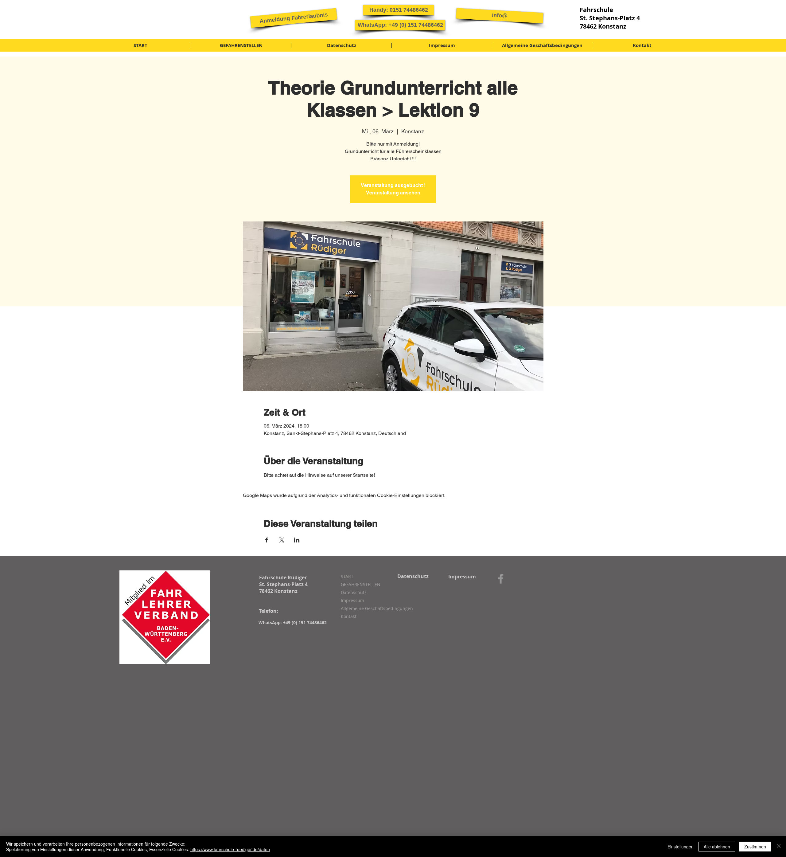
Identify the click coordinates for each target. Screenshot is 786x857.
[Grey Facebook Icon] (500, 578)
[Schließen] (778, 846)
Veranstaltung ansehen (393, 193)
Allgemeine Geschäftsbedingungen (373, 608)
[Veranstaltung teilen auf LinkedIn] (297, 540)
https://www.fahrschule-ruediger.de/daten (230, 849)
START (347, 576)
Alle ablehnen (717, 846)
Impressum (352, 600)
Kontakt (348, 616)
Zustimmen (755, 846)
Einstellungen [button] (680, 846)
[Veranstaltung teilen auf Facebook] (267, 540)
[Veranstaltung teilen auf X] (282, 540)
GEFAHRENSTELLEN (360, 584)
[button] (293, 18)
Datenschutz (354, 592)
